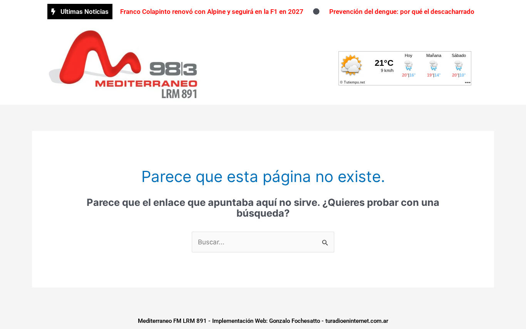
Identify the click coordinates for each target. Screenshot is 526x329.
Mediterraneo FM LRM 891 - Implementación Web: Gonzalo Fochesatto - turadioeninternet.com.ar (263, 320)
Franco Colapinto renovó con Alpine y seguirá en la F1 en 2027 (211, 11)
